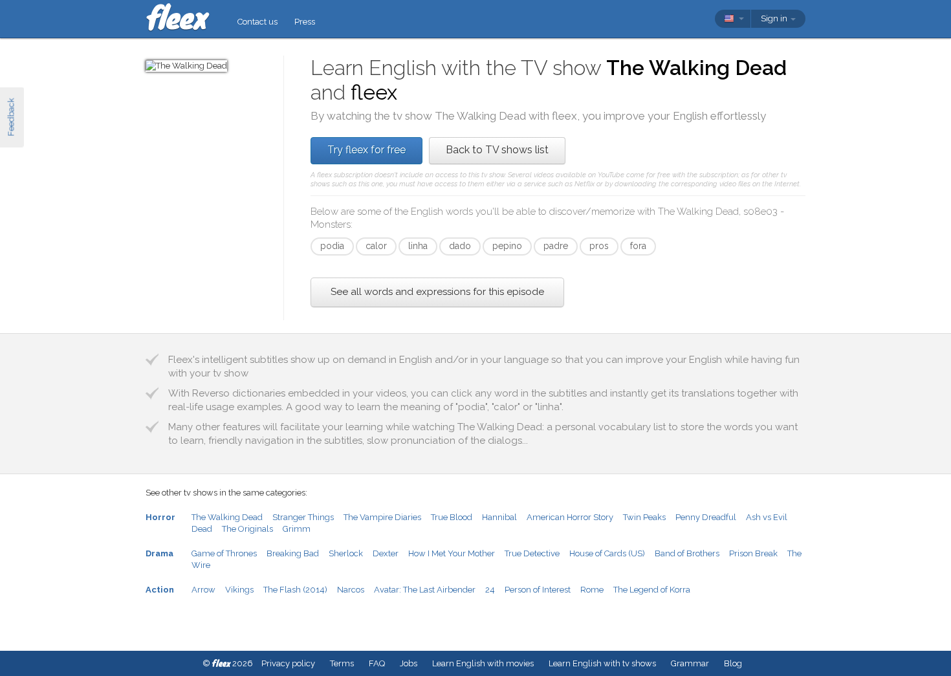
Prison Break (753, 553)
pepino (507, 246)
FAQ (377, 663)
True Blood (451, 517)
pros (599, 246)
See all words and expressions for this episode (437, 292)
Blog (733, 663)
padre (555, 246)
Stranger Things (303, 517)
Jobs (408, 663)
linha (418, 246)
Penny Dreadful (705, 517)
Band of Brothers (687, 553)
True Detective (532, 553)
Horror (160, 517)
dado (460, 246)
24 (490, 589)
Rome (592, 589)
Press (304, 22)
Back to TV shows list (497, 150)
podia (332, 246)
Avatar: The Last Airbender (425, 589)
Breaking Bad (293, 553)
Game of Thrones (224, 553)
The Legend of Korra (651, 589)
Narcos (350, 589)
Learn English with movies (483, 663)
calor (376, 246)
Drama (159, 553)
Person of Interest (538, 589)
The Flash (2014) (295, 589)
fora (638, 246)
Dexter (386, 553)
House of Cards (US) (607, 553)
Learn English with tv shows (602, 663)
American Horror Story (570, 517)
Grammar (690, 663)
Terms (342, 663)
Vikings (239, 589)
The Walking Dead (227, 517)
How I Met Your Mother (451, 553)
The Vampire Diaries (382, 517)
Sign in (775, 18)
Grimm (297, 529)
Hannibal (499, 517)
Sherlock (346, 553)
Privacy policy (288, 663)
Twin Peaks (644, 517)
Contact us (257, 22)
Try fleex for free (366, 150)
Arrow (203, 589)
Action (160, 589)
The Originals (247, 529)
